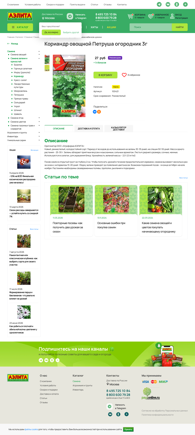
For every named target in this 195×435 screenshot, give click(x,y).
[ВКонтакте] (95, 112)
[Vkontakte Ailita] (168, 4)
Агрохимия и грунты (17, 132)
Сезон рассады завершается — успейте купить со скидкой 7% (23, 213)
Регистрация (181, 18)
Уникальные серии (16, 140)
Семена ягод (17, 117)
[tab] (59, 128)
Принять (128, 429)
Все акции (34, 150)
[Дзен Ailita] (57, 360)
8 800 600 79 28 (106, 18)
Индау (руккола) (22, 72)
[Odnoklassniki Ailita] (176, 4)
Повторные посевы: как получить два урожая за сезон (68, 227)
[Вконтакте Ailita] (46, 360)
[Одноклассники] (99, 112)
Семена (11, 51)
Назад (14, 43)
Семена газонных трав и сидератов (23, 127)
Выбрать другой (71, 32)
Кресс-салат (20, 80)
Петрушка (19, 94)
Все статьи (34, 229)
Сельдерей (19, 102)
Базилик (18, 64)
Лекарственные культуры (22, 85)
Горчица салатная (23, 68)
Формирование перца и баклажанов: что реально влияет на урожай (22, 295)
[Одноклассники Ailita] (52, 360)
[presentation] (58, 128)
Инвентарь (12, 136)
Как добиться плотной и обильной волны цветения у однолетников (23, 329)
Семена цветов (18, 121)
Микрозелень (20, 90)
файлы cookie (31, 429)
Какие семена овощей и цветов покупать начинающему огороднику (159, 227)
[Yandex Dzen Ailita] (185, 4)
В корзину (105, 75)
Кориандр (19, 76)
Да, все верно (51, 32)
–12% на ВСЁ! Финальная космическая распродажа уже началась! (22, 179)
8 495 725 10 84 (106, 14)
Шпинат (18, 110)
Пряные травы (21, 98)
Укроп (17, 106)
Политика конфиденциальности (158, 414)
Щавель (18, 114)
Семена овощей (18, 54)
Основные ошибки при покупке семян (111, 225)
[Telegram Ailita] (159, 4)
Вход (178, 14)
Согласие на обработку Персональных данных (165, 410)
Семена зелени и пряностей (19, 60)
